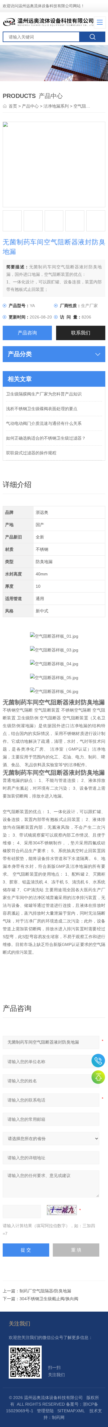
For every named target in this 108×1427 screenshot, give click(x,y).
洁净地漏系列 (56, 106)
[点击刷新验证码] (62, 1210)
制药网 (58, 1417)
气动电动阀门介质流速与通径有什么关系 (44, 423)
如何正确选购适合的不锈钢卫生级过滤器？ (46, 438)
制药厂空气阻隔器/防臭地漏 (45, 1290)
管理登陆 (45, 1410)
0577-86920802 (98, 1060)
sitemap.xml (71, 1410)
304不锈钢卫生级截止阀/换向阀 (49, 1298)
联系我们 (80, 332)
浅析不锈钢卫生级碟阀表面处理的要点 (41, 408)
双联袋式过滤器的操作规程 (31, 452)
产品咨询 (27, 332)
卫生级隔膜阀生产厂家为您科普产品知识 (44, 394)
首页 (13, 106)
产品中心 (30, 106)
